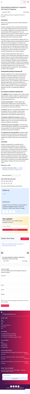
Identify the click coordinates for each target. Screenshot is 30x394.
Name (2, 285)
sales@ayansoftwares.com (8, 314)
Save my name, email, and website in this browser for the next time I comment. (14, 301)
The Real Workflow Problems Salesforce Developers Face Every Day (13, 258)
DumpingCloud (4, 347)
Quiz (2, 323)
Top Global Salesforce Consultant (8, 333)
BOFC (2, 342)
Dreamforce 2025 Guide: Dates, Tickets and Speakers (13, 357)
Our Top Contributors (5, 325)
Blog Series (3, 326)
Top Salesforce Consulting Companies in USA (11, 337)
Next (28, 253)
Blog (2, 320)
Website (3, 294)
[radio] (2, 183)
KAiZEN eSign (4, 345)
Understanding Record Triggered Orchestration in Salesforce (14, 352)
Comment (3, 275)
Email (2, 289)
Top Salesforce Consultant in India (8, 335)
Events (2, 321)
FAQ (2, 328)
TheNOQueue (4, 344)
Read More (3, 354)
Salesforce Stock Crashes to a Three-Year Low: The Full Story (15, 361)
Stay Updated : (7, 219)
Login (24, 1)
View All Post (24, 238)
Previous (2, 253)
